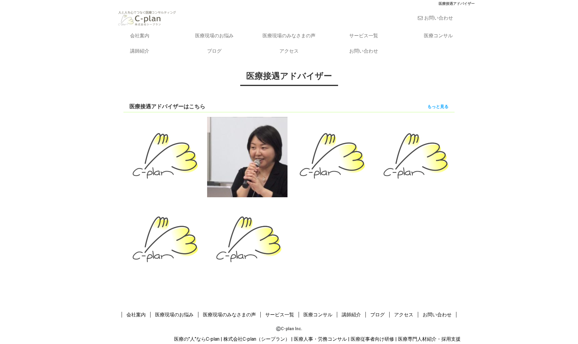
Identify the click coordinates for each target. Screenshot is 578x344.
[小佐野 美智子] (163, 157)
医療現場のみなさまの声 (289, 35)
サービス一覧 (363, 35)
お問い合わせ (438, 18)
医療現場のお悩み (214, 35)
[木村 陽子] (247, 240)
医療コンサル (438, 35)
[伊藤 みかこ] (163, 240)
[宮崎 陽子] (414, 157)
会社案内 (139, 35)
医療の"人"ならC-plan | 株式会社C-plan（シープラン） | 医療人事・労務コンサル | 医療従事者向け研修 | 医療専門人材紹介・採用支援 (317, 339)
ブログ (214, 51)
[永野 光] (247, 157)
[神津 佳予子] (331, 157)
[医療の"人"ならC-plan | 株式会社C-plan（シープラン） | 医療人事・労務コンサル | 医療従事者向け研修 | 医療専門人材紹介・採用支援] (146, 17)
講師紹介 (139, 51)
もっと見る (438, 106)
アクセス (289, 51)
